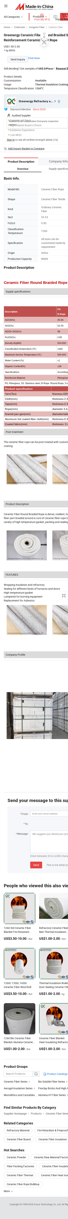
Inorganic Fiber (36, 27)
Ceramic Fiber (56, 27)
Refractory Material (18, 1130)
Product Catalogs (57, 1074)
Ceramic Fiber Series (15, 1081)
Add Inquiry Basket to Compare (26, 148)
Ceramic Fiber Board (19, 1139)
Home (7, 27)
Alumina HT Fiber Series (52, 1095)
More (7, 1191)
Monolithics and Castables (19, 1095)
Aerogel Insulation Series (18, 1088)
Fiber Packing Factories (20, 1166)
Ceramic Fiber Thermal (20, 1175)
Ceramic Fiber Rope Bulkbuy (23, 1184)
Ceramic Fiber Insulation (53, 1139)
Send (36, 865)
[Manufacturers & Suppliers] (34, 6)
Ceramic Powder (16, 1157)
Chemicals (19, 27)
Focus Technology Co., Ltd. (48, 1204)
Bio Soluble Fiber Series (51, 1081)
